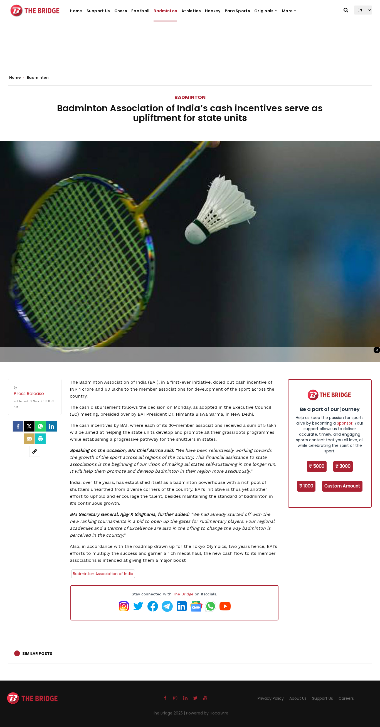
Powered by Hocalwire (207, 713)
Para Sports (237, 11)
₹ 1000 (306, 486)
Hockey (213, 11)
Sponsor (344, 423)
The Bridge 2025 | (169, 713)
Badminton (165, 11)
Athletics (191, 11)
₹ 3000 (343, 466)
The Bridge (183, 594)
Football (140, 11)
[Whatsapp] (40, 426)
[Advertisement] (190, 53)
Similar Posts (37, 653)
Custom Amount (342, 486)
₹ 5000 (316, 466)
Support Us (98, 11)
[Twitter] (29, 426)
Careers (346, 698)
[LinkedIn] (51, 426)
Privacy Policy (271, 698)
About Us (298, 698)
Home (76, 11)
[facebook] (18, 426)
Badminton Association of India (103, 573)
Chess (120, 11)
